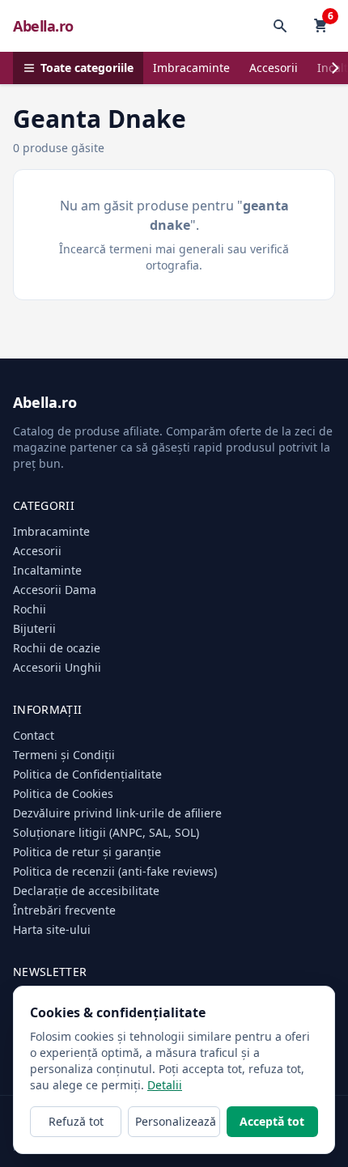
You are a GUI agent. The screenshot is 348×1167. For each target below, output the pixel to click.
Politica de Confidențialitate (87, 774)
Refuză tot (76, 1121)
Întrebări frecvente (64, 910)
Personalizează (175, 1121)
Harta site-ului (52, 929)
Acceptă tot (272, 1121)
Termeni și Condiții (64, 754)
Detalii (164, 1085)
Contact (33, 735)
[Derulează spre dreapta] (335, 68)
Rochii (29, 609)
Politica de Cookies (63, 793)
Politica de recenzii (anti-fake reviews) (115, 871)
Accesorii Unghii (57, 667)
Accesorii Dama (54, 589)
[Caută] (280, 26)
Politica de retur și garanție (87, 851)
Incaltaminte (47, 570)
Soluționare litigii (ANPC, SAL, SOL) (106, 832)
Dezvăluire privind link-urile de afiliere (117, 813)
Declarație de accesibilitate (86, 890)
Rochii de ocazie (56, 648)
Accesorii (273, 67)
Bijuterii (34, 628)
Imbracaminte (191, 67)
